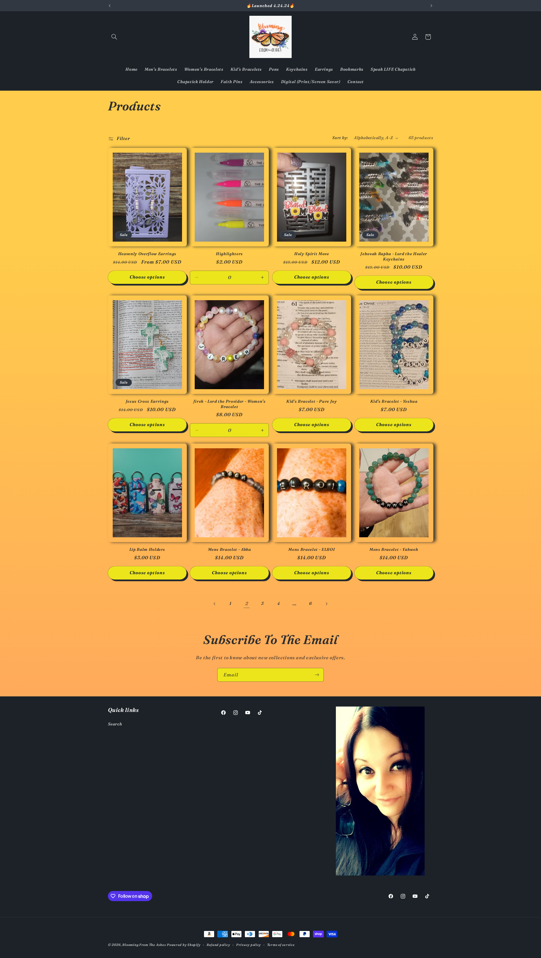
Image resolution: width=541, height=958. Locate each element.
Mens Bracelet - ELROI (311, 549)
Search (115, 723)
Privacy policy (248, 945)
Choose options (147, 277)
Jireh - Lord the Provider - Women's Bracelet (229, 404)
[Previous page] (214, 603)
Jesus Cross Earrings (147, 401)
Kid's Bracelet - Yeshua (394, 401)
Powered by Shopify (183, 945)
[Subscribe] (317, 675)
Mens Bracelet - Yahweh (393, 549)
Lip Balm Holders (147, 549)
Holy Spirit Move (311, 253)
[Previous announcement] (109, 5)
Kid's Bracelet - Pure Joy (311, 401)
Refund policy (218, 945)
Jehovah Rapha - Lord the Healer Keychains (393, 256)
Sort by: (340, 137)
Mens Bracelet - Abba (229, 549)
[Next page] (326, 603)
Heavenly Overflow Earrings (147, 253)
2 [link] (246, 603)
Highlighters (229, 253)
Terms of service (281, 945)
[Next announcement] (431, 5)
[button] (114, 36)
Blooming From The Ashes (144, 945)
